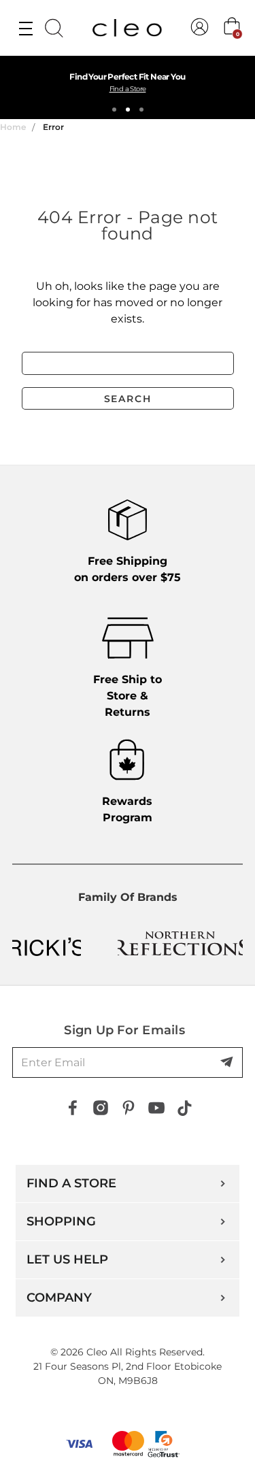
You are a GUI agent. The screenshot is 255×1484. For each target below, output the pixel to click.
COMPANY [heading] (59, 1297)
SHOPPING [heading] (61, 1221)
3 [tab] (141, 110)
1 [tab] (114, 110)
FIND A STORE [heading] (71, 1183)
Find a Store (127, 88)
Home (13, 127)
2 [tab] (128, 110)
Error (53, 127)
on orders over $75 (127, 569)
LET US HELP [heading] (67, 1259)
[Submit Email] (228, 1063)
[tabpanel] (127, 87)
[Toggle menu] (25, 28)
